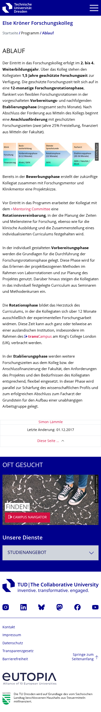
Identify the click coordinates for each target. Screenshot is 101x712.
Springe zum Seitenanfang (83, 657)
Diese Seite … (48, 441)
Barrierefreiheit (15, 659)
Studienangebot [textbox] (27, 553)
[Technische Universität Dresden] (17, 7)
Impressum (11, 635)
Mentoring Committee (31, 209)
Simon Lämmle (50, 422)
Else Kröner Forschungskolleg (37, 23)
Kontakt (8, 627)
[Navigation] (94, 8)
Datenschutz (12, 643)
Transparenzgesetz (18, 651)
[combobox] (50, 552)
